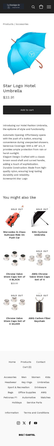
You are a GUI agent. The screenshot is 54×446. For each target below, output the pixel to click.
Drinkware (40, 387)
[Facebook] (30, 423)
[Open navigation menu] (49, 7)
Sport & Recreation (18, 387)
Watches (45, 397)
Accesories (22, 24)
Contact (40, 362)
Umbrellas (43, 382)
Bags (10, 392)
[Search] (33, 7)
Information (12, 412)
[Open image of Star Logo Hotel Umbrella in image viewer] (27, 53)
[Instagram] (18, 423)
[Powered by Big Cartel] (27, 435)
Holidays (17, 402)
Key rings (27, 382)
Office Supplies (27, 392)
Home (12, 362)
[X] (24, 423)
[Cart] (41, 7)
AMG (43, 392)
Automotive (29, 397)
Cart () (27, 367)
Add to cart (27, 109)
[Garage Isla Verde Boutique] (13, 6)
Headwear (10, 382)
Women (36, 377)
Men (23, 377)
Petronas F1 (10, 397)
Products (8, 24)
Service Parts (34, 402)
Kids (47, 377)
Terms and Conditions (36, 412)
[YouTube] (35, 423)
